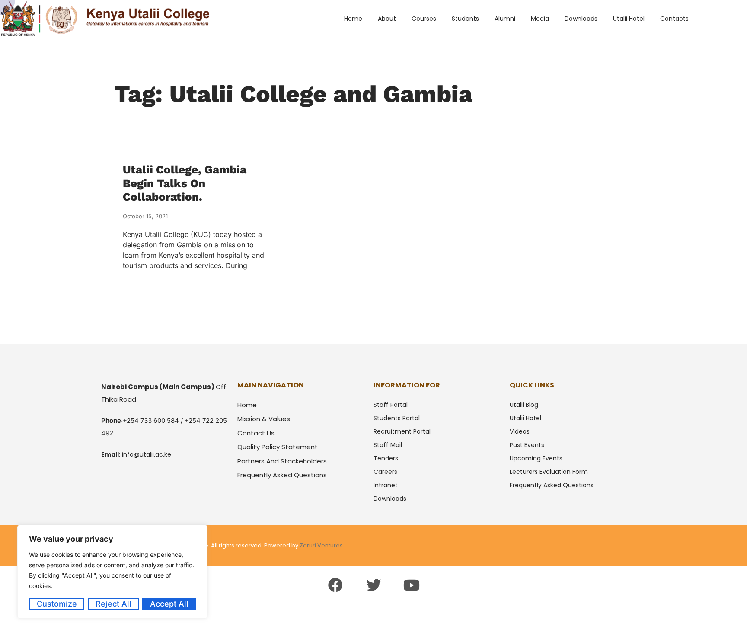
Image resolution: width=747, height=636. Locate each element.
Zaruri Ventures (321, 545)
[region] (112, 572)
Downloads (581, 18)
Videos (520, 431)
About (387, 18)
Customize (57, 603)
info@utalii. (138, 454)
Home (353, 18)
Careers (385, 471)
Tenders (386, 458)
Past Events (527, 445)
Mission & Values (263, 418)
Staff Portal (391, 404)
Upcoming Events (536, 458)
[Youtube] (412, 585)
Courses (424, 18)
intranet (386, 485)
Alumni (505, 18)
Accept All (169, 603)
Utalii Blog (524, 404)
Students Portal (397, 418)
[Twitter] (373, 585)
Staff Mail (388, 445)
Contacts (674, 18)
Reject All (113, 603)
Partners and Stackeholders (282, 461)
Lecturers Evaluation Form (549, 471)
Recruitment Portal (402, 431)
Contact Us (256, 433)
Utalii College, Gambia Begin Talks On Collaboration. (184, 183)
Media (540, 18)
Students (465, 18)
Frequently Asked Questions (282, 474)
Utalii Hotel (629, 18)
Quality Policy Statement (277, 446)
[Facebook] (335, 585)
